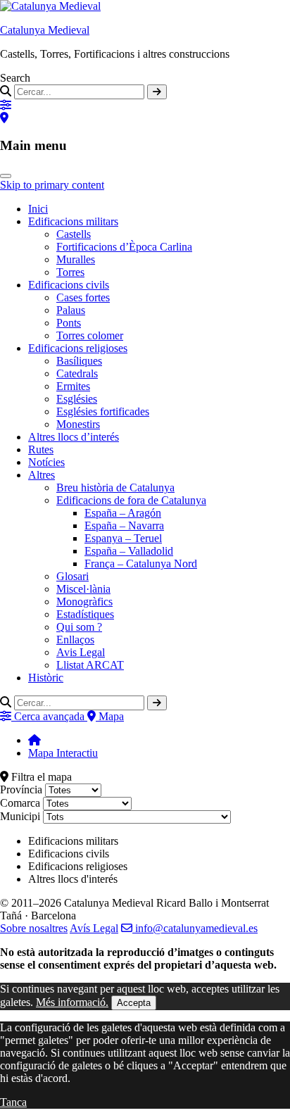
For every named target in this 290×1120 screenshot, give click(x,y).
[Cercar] (157, 91)
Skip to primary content (52, 185)
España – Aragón (122, 513)
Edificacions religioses (77, 348)
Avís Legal (94, 928)
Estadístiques (85, 614)
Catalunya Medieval (44, 30)
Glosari (72, 576)
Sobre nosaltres (34, 928)
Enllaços (75, 640)
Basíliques (79, 361)
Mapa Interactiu (63, 753)
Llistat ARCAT (90, 665)
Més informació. (72, 1002)
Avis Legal (80, 652)
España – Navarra (124, 525)
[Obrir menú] (5, 176)
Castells (73, 234)
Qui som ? (79, 627)
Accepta (134, 1003)
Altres (41, 475)
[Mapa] (4, 118)
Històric (45, 678)
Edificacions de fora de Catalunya (131, 500)
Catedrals (77, 373)
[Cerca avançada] (5, 105)
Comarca (20, 803)
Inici (38, 209)
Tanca (13, 1102)
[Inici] (34, 740)
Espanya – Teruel (123, 538)
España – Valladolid (128, 551)
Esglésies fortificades (102, 411)
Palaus (70, 310)
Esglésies (76, 399)
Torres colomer (89, 335)
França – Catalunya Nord (140, 564)
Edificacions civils (68, 285)
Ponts (68, 323)
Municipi (20, 816)
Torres (70, 272)
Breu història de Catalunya (115, 487)
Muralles (75, 259)
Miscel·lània (83, 589)
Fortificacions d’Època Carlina (124, 247)
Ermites (73, 386)
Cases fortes (83, 297)
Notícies (46, 462)
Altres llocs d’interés (73, 437)
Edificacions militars (73, 221)
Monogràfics (84, 602)
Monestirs (78, 424)
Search (15, 78)
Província (21, 789)
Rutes (40, 449)
